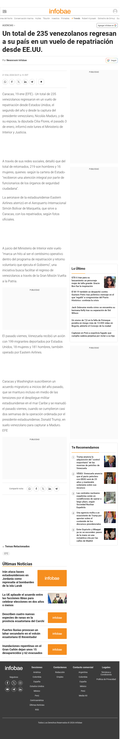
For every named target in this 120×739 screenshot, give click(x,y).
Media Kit (83, 695)
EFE (6, 553)
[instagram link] (20, 683)
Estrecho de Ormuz (104, 18)
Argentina (83, 672)
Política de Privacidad (106, 679)
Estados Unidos (37, 686)
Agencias (7, 25)
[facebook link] (7, 683)
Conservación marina (21, 18)
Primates (63, 18)
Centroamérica (37, 700)
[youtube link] (7, 689)
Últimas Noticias (37, 705)
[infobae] (60, 11)
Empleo (60, 677)
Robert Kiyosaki (87, 18)
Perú (37, 695)
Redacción (60, 672)
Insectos (53, 18)
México (37, 691)
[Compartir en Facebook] (12, 82)
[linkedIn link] (20, 689)
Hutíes (36, 18)
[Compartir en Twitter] (18, 82)
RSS (37, 709)
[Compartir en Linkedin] (25, 82)
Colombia (37, 677)
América (37, 672)
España (37, 681)
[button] (4, 11)
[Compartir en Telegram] (32, 82)
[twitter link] (14, 683)
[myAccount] (115, 11)
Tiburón (44, 18)
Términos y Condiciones (106, 673)
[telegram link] (14, 689)
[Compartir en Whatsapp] (5, 82)
